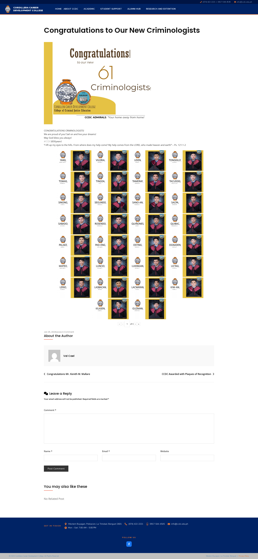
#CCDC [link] (47, 141)
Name (48, 451)
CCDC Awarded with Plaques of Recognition (186, 374)
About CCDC (71, 8)
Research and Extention (161, 8)
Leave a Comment (65, 331)
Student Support (111, 8)
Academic (89, 8)
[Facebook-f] (129, 544)
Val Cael (68, 356)
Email (106, 451)
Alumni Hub (133, 8)
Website (164, 451)
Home (58, 8)
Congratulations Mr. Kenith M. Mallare (68, 374)
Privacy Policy (244, 556)
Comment (50, 410)
